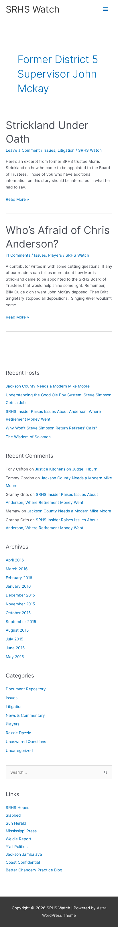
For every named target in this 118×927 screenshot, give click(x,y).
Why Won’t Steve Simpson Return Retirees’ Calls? (51, 428)
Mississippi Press (21, 831)
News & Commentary (25, 715)
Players (55, 255)
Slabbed (13, 815)
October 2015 (18, 612)
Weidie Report (18, 839)
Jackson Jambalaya (24, 854)
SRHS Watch (33, 9)
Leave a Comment (23, 150)
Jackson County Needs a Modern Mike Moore (48, 386)
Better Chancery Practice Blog (34, 870)
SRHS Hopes (17, 807)
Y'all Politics (16, 846)
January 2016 (18, 586)
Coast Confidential (23, 862)
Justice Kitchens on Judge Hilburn (66, 469)
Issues (49, 150)
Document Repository (26, 689)
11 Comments (18, 255)
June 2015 (15, 648)
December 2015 (20, 595)
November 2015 (20, 604)
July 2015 (14, 639)
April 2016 (15, 560)
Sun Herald (16, 823)
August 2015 (17, 630)
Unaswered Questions (26, 741)
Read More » (17, 200)
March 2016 (17, 569)
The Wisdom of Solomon (28, 437)
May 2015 (15, 656)
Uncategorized (19, 750)
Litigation (66, 150)
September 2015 (21, 621)
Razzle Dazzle (18, 733)
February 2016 (19, 577)
